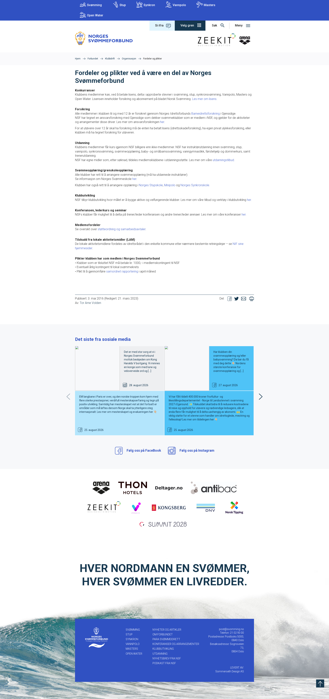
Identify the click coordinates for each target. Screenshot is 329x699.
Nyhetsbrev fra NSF (167, 658)
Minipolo (169, 185)
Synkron (149, 5)
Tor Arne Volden (90, 303)
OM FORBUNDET (163, 634)
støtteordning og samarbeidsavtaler (121, 229)
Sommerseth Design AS (229, 671)
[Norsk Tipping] (234, 507)
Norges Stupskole (151, 185)
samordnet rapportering (122, 271)
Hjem (78, 58)
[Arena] (101, 487)
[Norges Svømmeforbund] (104, 38)
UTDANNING (160, 653)
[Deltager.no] (169, 487)
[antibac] (214, 487)
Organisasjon (129, 58)
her (162, 122)
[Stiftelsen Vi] (136, 507)
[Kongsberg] (168, 507)
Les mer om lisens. (204, 99)
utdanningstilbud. (224, 160)
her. (249, 200)
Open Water (95, 15)
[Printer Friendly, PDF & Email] (251, 298)
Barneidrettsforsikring (205, 113)
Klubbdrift (110, 58)
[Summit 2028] (164, 523)
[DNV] (205, 507)
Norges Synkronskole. (195, 185)
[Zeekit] (103, 507)
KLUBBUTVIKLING (163, 648)
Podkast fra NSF (164, 663)
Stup (123, 5)
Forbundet (93, 58)
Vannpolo (179, 5)
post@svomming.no (231, 629)
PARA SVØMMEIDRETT (166, 639)
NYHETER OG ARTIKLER (167, 629)
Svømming (94, 5)
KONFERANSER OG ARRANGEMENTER (176, 643)
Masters (209, 5)
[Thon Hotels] (132, 487)
